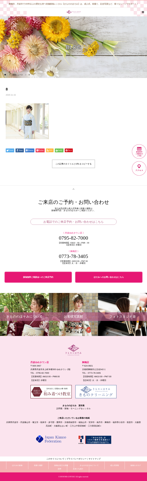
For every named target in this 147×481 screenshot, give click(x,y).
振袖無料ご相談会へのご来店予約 (38, 277)
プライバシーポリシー (76, 459)
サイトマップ (95, 459)
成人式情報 (114, 465)
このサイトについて (55, 459)
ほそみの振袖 (17, 465)
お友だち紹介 (78, 469)
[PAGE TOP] (73, 188)
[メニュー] (142, 12)
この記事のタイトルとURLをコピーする (73, 164)
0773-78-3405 (73, 256)
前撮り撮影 (38, 465)
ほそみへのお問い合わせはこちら (109, 277)
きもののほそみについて (89, 465)
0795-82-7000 (73, 238)
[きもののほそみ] (73, 350)
